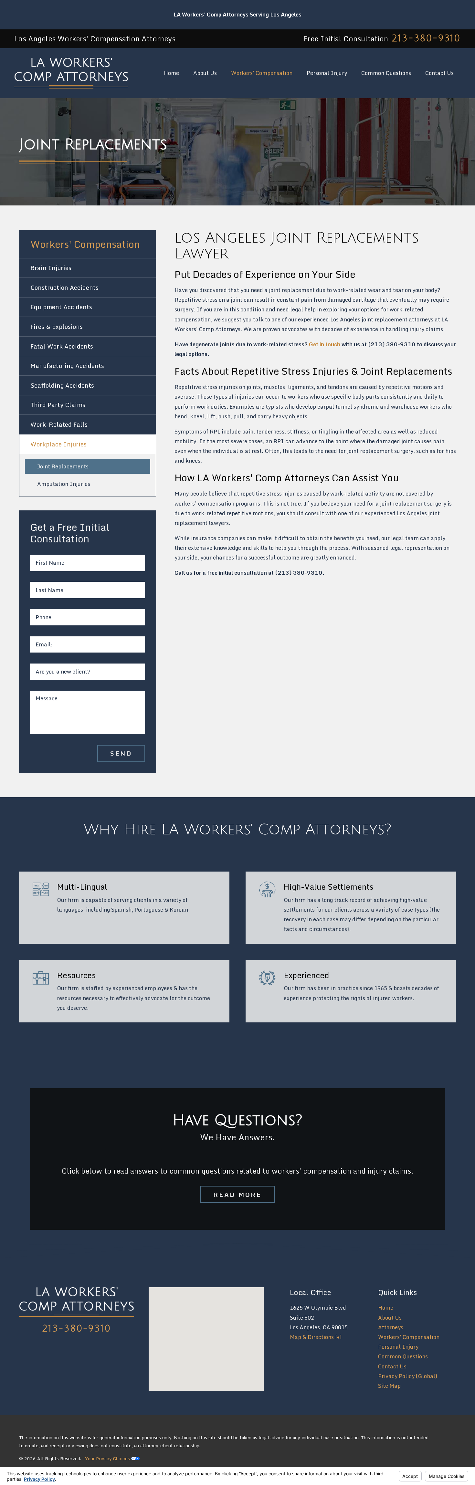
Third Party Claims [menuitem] (57, 405)
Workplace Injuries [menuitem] (58, 444)
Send (121, 753)
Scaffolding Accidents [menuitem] (62, 385)
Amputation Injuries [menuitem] (63, 483)
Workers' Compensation (408, 1337)
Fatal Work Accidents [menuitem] (61, 346)
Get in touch (324, 344)
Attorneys (390, 1327)
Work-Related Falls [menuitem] (59, 424)
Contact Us (392, 1366)
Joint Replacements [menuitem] (63, 466)
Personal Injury (398, 1346)
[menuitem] (171, 73)
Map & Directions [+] (316, 1337)
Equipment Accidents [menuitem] (61, 307)
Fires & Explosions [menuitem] (56, 326)
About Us (390, 1317)
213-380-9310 (426, 38)
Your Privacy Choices (108, 1458)
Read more (237, 1194)
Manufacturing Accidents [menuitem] (67, 366)
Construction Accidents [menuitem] (64, 287)
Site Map (389, 1385)
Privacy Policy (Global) (407, 1376)
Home (385, 1307)
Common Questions (403, 1356)
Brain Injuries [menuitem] (50, 268)
